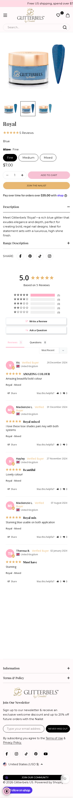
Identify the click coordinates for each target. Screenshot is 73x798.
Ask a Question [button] (38, 330)
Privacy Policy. (12, 742)
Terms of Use (54, 738)
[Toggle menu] (5, 15)
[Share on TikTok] (40, 256)
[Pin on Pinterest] (30, 256)
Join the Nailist (36, 185)
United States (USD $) (23, 764)
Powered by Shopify (49, 782)
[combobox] (36, 27)
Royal (9, 384)
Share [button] (13, 393)
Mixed (48, 157)
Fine (10, 157)
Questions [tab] (36, 342)
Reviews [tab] (12, 342)
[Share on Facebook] (20, 256)
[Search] (65, 27)
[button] (59, 393)
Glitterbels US (23, 782)
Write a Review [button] (38, 321)
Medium (28, 157)
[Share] (49, 256)
